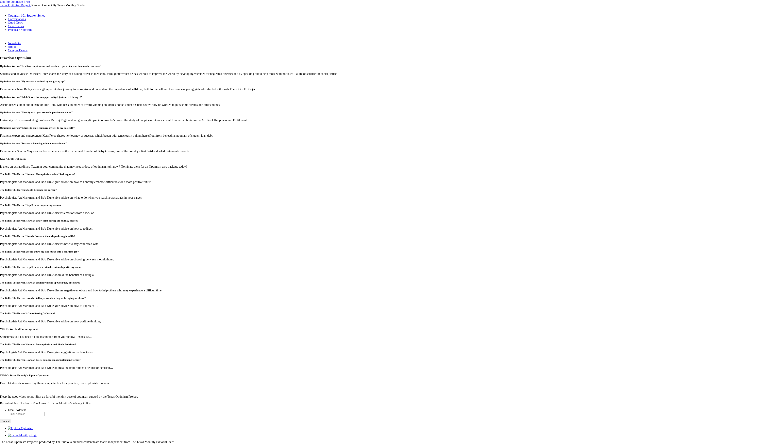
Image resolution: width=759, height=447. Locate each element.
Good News (15, 22)
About (12, 46)
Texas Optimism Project (15, 5)
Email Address (17, 410)
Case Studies (16, 26)
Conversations (17, 19)
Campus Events (17, 50)
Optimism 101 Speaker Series (26, 15)
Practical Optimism (20, 29)
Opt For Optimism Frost (15, 1)
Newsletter (14, 43)
